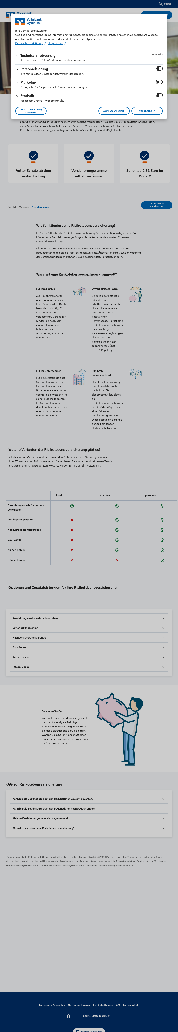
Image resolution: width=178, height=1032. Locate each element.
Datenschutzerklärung (29, 43)
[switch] (159, 68)
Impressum (55, 43)
